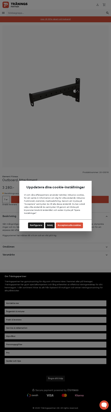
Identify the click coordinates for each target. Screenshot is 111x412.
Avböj (50, 225)
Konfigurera (36, 225)
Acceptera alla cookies (69, 225)
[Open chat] (104, 405)
